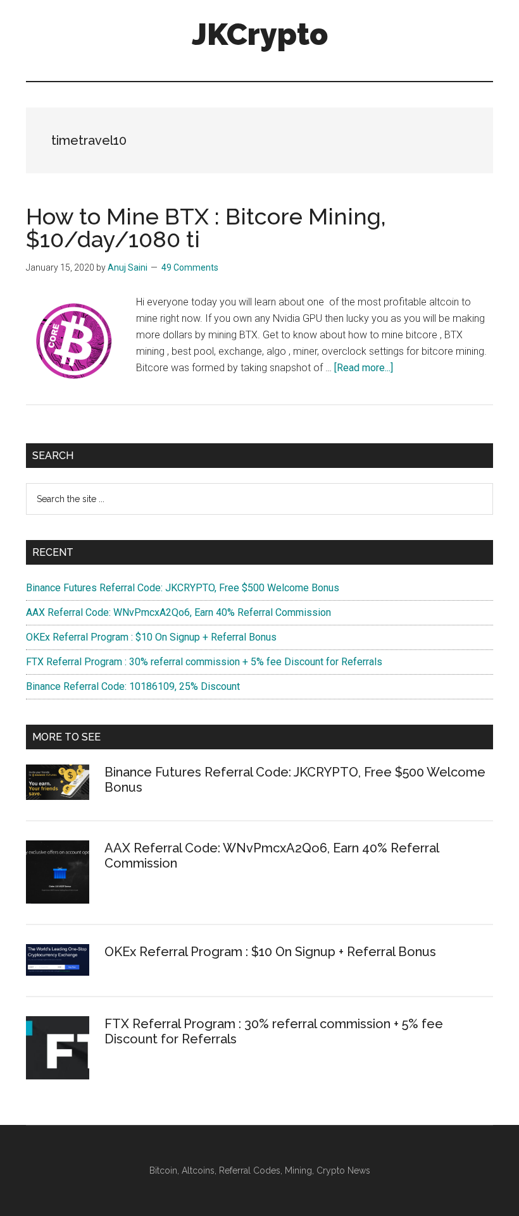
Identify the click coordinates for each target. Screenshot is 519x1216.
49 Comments (189, 267)
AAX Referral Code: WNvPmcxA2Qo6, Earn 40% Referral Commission (178, 612)
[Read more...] (363, 368)
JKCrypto (260, 34)
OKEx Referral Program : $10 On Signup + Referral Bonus (151, 637)
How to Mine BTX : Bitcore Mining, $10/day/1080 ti (206, 227)
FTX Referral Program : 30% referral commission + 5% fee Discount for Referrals (204, 662)
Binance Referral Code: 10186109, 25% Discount (133, 686)
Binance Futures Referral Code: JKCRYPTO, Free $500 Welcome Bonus (182, 588)
